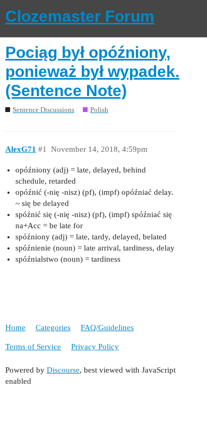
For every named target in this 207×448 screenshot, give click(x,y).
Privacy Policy (95, 346)
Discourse (63, 370)
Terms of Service (33, 346)
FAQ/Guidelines (107, 327)
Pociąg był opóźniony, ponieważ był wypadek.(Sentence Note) (92, 71)
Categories (53, 327)
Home (15, 327)
